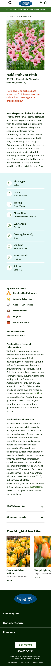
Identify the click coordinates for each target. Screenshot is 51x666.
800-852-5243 (25, 651)
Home (9, 16)
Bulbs (16, 16)
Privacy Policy (38, 662)
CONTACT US (25, 645)
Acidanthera (26, 16)
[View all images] (25, 45)
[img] (31, 234)
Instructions (36, 393)
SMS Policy (25, 662)
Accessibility (12, 662)
